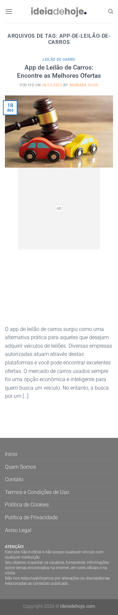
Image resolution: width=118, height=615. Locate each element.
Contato (14, 479)
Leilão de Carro (59, 59)
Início (11, 454)
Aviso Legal (18, 530)
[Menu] (9, 11)
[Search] (110, 11)
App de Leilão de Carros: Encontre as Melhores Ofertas (59, 71)
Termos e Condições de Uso (37, 492)
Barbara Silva (83, 85)
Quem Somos (20, 467)
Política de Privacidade (31, 517)
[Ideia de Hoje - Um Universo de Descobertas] (59, 11)
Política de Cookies (27, 505)
